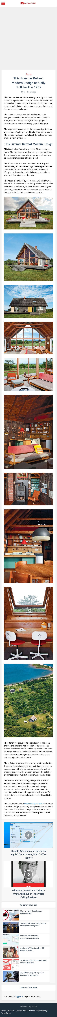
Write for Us (6, 1013)
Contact (19, 1010)
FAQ (25, 1010)
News (3, 1010)
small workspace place (34, 803)
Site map (31, 1010)
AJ (24, 92)
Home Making (41, 1010)
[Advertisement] (28, 39)
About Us (11, 1010)
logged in (19, 996)
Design (29, 74)
